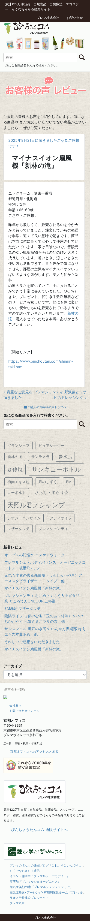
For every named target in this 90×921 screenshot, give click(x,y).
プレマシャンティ (53, 528)
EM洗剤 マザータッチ (22, 608)
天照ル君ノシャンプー (39, 505)
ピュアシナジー (51, 445)
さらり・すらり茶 (51, 492)
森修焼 (15, 469)
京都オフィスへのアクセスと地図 (34, 751)
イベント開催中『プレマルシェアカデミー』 (40, 876)
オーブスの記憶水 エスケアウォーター (36, 555)
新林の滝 (14, 456)
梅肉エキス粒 (18, 481)
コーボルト (16, 492)
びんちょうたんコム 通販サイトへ (39, 829)
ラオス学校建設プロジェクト (29, 898)
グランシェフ (18, 445)
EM (69, 481)
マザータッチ (18, 528)
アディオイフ (61, 518)
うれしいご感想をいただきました (32, 641)
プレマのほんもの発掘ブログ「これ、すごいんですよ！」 (49, 865)
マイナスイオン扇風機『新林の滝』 (33, 588)
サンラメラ (40, 456)
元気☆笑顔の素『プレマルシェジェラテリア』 (41, 887)
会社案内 (15, 705)
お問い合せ (75, 18)
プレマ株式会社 (48, 18)
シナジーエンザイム (24, 518)
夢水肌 (65, 456)
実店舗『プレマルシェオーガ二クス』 (35, 881)
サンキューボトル (56, 469)
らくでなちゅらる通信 (25, 871)
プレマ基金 (17, 903)
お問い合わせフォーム (24, 711)
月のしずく (48, 481)
